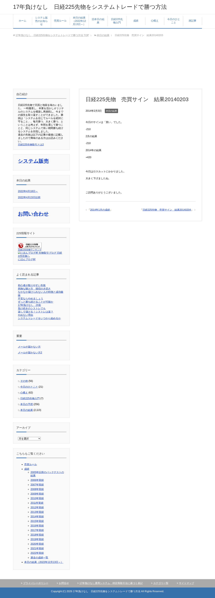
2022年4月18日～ (28, 191)
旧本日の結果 (98, 21)
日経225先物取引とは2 (31, 144)
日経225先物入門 (117, 21)
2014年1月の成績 (100, 209)
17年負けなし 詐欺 (29, 305)
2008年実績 (37, 489)
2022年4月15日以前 (29, 197)
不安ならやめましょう (30, 298)
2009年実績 (37, 493)
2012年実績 (37, 507)
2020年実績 (37, 544)
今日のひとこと (173, 21)
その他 (24, 381)
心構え (154, 20)
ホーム (22, 20)
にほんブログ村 (27, 259)
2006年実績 (37, 480)
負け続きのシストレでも (32, 308)
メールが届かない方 (29, 346)
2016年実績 (37, 525)
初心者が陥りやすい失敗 (32, 285)
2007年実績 (37, 484)
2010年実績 (37, 498)
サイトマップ (186, 583)
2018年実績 (37, 534)
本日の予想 (26, 404)
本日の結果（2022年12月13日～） (79, 21)
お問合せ (64, 583)
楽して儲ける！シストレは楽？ (35, 311)
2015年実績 (37, 521)
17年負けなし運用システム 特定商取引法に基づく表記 (111, 583)
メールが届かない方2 (30, 352)
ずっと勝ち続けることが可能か (35, 301)
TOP (52, 35)
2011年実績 (37, 503)
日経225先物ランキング (30, 249)
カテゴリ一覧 (160, 583)
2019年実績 (37, 539)
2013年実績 (37, 512)
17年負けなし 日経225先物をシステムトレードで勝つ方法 (90, 7)
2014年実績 (37, 516)
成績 (135, 20)
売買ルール (60, 20)
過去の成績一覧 (39, 557)
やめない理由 (25, 315)
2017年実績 (37, 530)
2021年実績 (37, 548)
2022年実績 (37, 553)
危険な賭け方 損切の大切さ (34, 288)
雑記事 (192, 20)
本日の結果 (111, 111)
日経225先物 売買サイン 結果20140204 (167, 209)
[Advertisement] (107, 65)
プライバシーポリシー (35, 583)
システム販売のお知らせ (41, 21)
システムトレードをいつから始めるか (39, 318)
